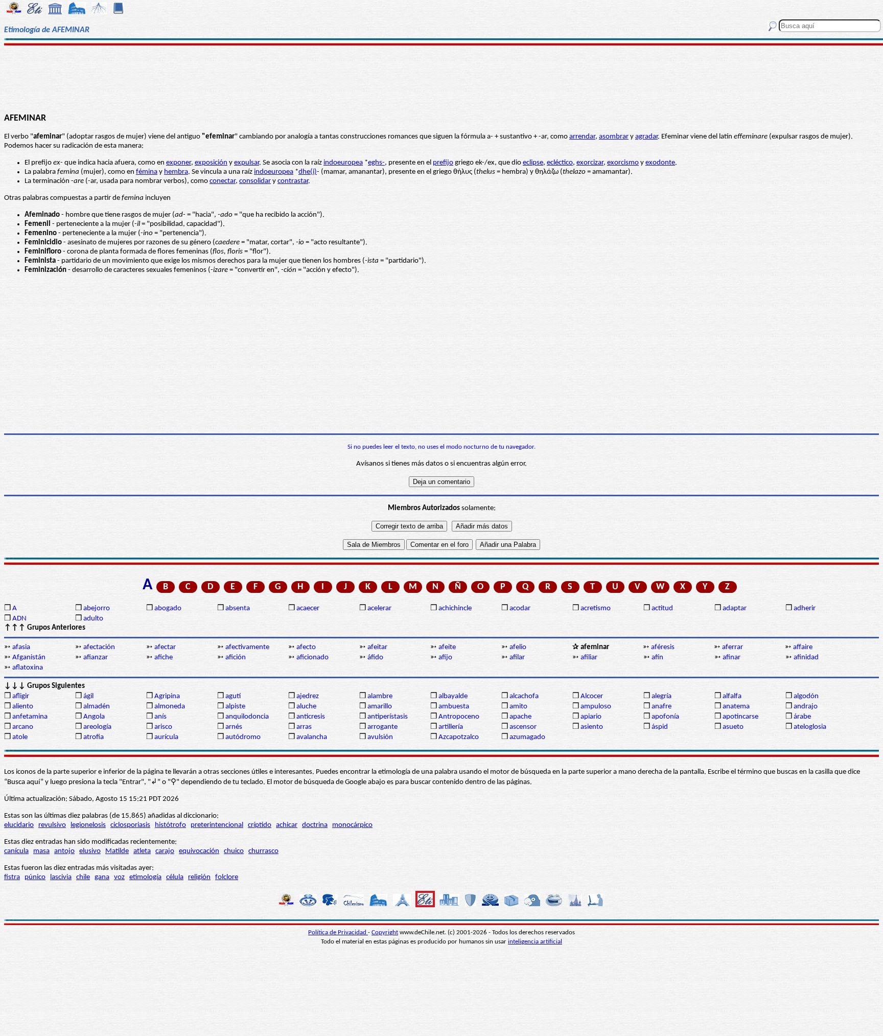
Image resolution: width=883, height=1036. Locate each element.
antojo (64, 851)
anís (160, 717)
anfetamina (30, 717)
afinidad (806, 657)
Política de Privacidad (338, 932)
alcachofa (524, 696)
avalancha (311, 737)
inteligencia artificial (535, 941)
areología (97, 727)
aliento (22, 706)
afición (235, 657)
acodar (519, 608)
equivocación (199, 851)
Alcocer (591, 696)
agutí (233, 696)
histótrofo (170, 825)
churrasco (263, 851)
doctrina (315, 825)
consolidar (255, 181)
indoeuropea (343, 163)
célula (174, 877)
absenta (237, 608)
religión (199, 877)
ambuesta (453, 706)
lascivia (61, 877)
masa (41, 851)
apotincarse (740, 717)
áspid (660, 727)
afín (657, 657)
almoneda (169, 706)
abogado (167, 608)
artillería (450, 727)
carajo (164, 851)
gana (102, 877)
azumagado (527, 737)
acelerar (379, 608)
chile (83, 877)
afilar (517, 657)
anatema (736, 706)
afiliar (588, 657)
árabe (802, 717)
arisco (163, 727)
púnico (35, 877)
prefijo (443, 163)
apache (520, 717)
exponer (178, 163)
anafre (661, 706)
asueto (733, 727)
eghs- (376, 163)
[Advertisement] (441, 78)
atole (20, 737)
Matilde (117, 851)
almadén (96, 706)
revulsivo (52, 825)
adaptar (735, 608)
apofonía (665, 717)
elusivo (90, 851)
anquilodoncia (247, 717)
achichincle (455, 608)
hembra (176, 172)
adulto (93, 619)
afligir (20, 696)
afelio (517, 647)
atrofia (93, 737)
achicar (286, 825)
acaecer (307, 608)
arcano (22, 727)
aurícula (166, 737)
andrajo (806, 706)
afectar (165, 647)
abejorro (96, 608)
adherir (805, 608)
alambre (379, 696)
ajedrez (307, 696)
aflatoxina (27, 668)
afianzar (95, 657)
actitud (662, 608)
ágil (88, 696)
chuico (234, 851)
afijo (445, 657)
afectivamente (247, 647)
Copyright (384, 932)
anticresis (310, 717)
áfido (375, 657)
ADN (19, 619)
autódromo (243, 737)
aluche (306, 706)
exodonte (660, 163)
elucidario (19, 825)
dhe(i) (307, 172)
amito (518, 706)
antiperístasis (387, 717)
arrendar (582, 137)
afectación (99, 647)
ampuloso (595, 706)
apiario (590, 717)
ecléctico (560, 163)
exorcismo (623, 163)
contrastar (292, 181)
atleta (142, 851)
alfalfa (732, 696)
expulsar (246, 163)
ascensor (523, 727)
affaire (802, 647)
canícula (16, 851)
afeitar (377, 647)
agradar (646, 137)
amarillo (379, 706)
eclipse (533, 163)
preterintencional (217, 825)
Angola (94, 717)
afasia (21, 647)
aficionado (312, 657)
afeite (447, 647)
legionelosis (88, 825)
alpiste (235, 706)
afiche (163, 657)
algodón (806, 696)
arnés (233, 727)
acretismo (595, 608)
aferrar (732, 647)
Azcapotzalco (458, 737)
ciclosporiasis (130, 825)
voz (119, 877)
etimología (145, 877)
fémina (146, 172)
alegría (661, 696)
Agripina (167, 696)
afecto (306, 647)
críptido (259, 825)
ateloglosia (810, 727)
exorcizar (589, 163)
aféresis (663, 647)
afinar (731, 657)
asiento (591, 727)
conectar (223, 181)
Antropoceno (458, 717)
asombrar (614, 137)
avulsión (380, 737)
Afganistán (28, 657)
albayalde (453, 696)
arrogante (382, 727)
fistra (12, 877)
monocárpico (352, 825)
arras (304, 727)
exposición (211, 163)
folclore (226, 877)
